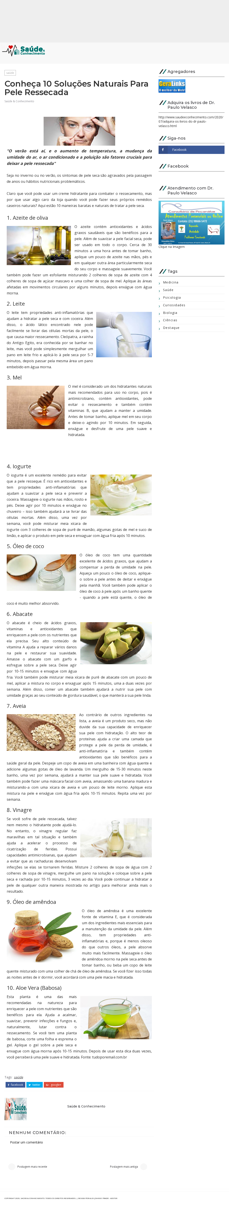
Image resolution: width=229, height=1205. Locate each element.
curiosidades (174, 305)
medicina (171, 282)
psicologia (172, 297)
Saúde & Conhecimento (19, 101)
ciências (170, 320)
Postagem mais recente (32, 1167)
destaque (171, 328)
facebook (16, 1084)
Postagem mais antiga (124, 1167)
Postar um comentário (26, 1142)
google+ (55, 1084)
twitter (36, 1084)
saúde (10, 73)
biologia (170, 313)
